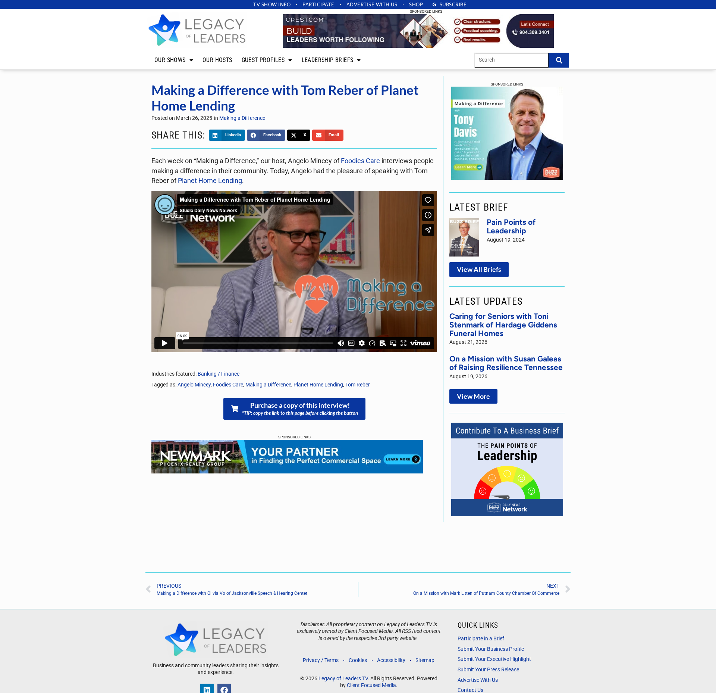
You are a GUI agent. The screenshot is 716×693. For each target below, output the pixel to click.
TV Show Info (272, 4)
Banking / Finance (218, 374)
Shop (416, 4)
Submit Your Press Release (488, 669)
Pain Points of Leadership (511, 226)
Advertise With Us (478, 680)
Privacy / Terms (321, 660)
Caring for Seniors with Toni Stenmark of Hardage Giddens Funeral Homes (503, 324)
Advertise (372, 4)
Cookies (358, 660)
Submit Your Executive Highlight (494, 659)
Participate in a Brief (481, 638)
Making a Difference (242, 118)
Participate (318, 4)
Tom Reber (357, 385)
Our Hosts (217, 59)
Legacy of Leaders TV (343, 678)
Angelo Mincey (194, 385)
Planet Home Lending (210, 180)
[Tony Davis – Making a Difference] (507, 177)
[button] (227, 135)
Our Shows (170, 59)
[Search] (559, 60)
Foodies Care (360, 161)
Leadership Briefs (328, 59)
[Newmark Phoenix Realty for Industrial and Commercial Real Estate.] (287, 471)
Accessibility (391, 660)
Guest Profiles (263, 59)
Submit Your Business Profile (491, 649)
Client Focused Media (371, 685)
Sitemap (424, 660)
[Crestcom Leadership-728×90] (418, 46)
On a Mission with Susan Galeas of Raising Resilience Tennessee (506, 363)
